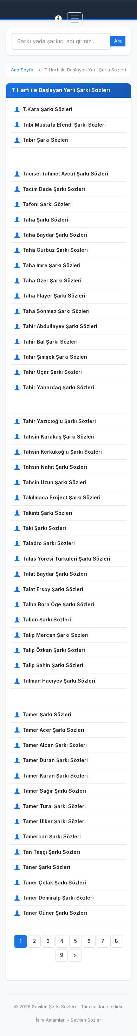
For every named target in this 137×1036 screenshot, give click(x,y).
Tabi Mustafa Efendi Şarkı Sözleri (64, 125)
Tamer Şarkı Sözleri (46, 714)
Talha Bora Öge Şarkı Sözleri (58, 604)
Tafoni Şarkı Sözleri (47, 204)
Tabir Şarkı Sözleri (45, 140)
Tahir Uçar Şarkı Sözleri (52, 372)
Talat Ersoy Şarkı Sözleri (52, 589)
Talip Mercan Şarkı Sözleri (55, 635)
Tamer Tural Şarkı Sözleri (54, 806)
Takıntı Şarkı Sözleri (47, 513)
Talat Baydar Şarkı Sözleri (54, 574)
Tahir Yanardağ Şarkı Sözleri (58, 387)
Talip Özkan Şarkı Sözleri (53, 650)
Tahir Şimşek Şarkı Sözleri (54, 357)
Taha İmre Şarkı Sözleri (51, 265)
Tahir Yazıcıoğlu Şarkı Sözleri (59, 421)
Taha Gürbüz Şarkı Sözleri (55, 250)
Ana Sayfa (22, 69)
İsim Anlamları (51, 1020)
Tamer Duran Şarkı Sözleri (55, 760)
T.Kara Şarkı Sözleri (47, 109)
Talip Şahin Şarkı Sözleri (52, 665)
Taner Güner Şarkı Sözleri (54, 913)
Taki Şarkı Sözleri (44, 528)
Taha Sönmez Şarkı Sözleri (56, 311)
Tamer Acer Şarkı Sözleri (53, 730)
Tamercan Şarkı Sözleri (51, 836)
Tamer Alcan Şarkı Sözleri (54, 745)
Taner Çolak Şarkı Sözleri (54, 882)
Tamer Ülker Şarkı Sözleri (54, 821)
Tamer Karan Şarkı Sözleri (55, 776)
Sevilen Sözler (86, 1020)
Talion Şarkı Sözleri (46, 619)
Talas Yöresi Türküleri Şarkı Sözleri (66, 559)
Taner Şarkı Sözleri (46, 867)
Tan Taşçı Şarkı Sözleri (51, 852)
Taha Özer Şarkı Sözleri (51, 280)
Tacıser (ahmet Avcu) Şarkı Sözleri (65, 174)
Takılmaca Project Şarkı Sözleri (61, 497)
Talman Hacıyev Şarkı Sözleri (58, 681)
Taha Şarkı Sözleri (45, 220)
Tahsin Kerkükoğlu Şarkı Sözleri (62, 452)
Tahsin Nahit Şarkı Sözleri (54, 467)
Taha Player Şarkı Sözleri (53, 296)
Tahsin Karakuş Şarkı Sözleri (58, 437)
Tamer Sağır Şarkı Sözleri (54, 791)
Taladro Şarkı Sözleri (48, 543)
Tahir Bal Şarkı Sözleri (50, 342)
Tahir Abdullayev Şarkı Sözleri (59, 326)
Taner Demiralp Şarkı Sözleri (58, 898)
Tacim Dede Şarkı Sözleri (53, 189)
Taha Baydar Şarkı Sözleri (54, 235)
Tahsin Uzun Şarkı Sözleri (54, 482)
